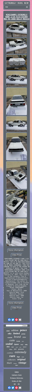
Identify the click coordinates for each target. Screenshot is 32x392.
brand (17, 336)
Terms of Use (16, 381)
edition (14, 330)
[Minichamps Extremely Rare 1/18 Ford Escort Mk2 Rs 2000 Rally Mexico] (16, 29)
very (22, 344)
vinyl (17, 347)
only (26, 344)
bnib (23, 357)
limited (16, 333)
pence (23, 330)
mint (8, 331)
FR (18, 384)
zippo (16, 365)
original (21, 359)
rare (12, 356)
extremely (20, 352)
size (24, 337)
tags (23, 341)
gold (20, 347)
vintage (22, 362)
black (9, 363)
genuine (21, 349)
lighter (25, 347)
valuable (9, 337)
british (18, 341)
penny (23, 334)
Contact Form (16, 375)
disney (10, 349)
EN (14, 384)
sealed (9, 343)
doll (15, 349)
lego (18, 357)
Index (17, 372)
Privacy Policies (16, 378)
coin (12, 340)
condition (10, 353)
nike (9, 333)
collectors (12, 360)
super (12, 347)
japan (16, 344)
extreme (15, 363)
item (8, 347)
